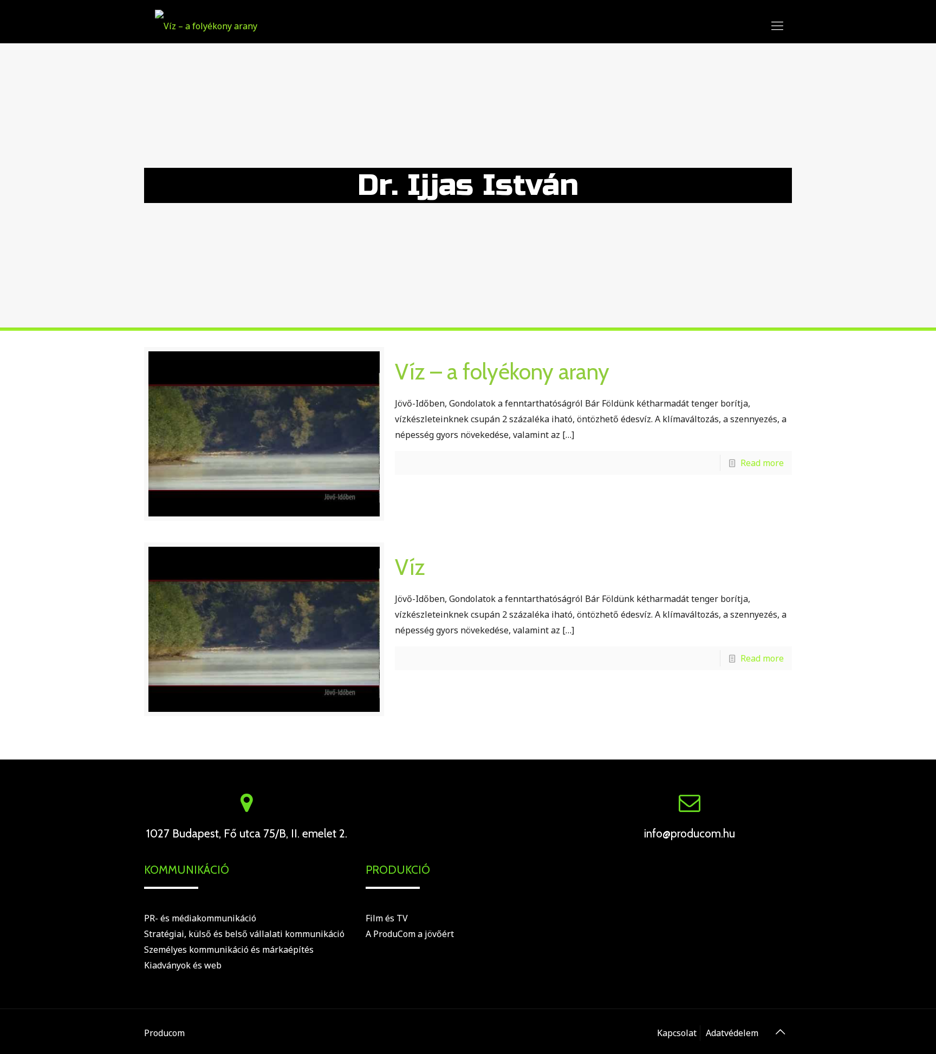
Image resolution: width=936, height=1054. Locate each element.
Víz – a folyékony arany (502, 371)
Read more (762, 463)
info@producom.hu (689, 833)
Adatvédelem (732, 1033)
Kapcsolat (677, 1033)
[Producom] (206, 25)
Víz (410, 566)
